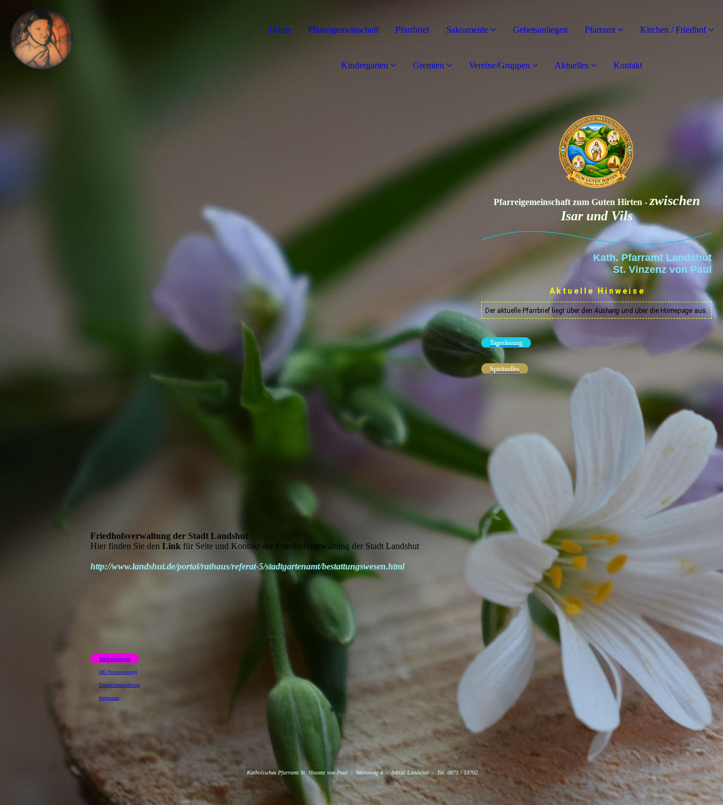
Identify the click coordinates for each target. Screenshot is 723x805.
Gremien (429, 65)
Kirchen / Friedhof (673, 29)
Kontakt (627, 65)
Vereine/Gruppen (499, 65)
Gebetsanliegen (540, 29)
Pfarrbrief (412, 29)
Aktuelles (572, 65)
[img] (130, 45)
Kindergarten (364, 65)
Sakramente (467, 29)
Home (280, 29)
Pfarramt (601, 29)
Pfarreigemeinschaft (343, 29)
